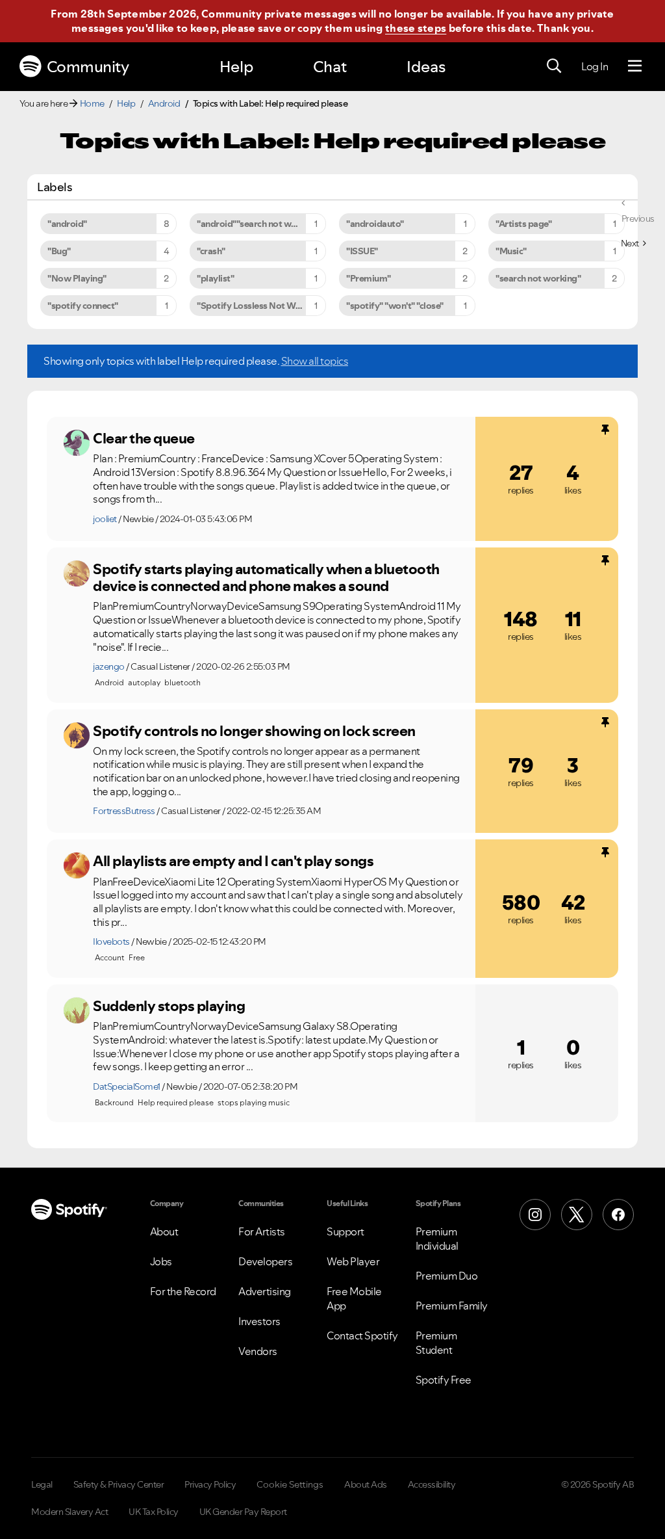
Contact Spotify (362, 1335)
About (164, 1231)
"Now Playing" (77, 278)
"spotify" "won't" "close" (395, 305)
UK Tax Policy (154, 1512)
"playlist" (215, 278)
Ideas (426, 66)
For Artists (261, 1231)
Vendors (257, 1351)
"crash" (211, 250)
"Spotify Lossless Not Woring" (259, 305)
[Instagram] (535, 1214)
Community (88, 66)
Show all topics (315, 361)
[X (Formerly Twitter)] (576, 1214)
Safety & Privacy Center (118, 1484)
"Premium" (368, 278)
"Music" (511, 250)
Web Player (353, 1261)
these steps (415, 28)
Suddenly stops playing (169, 1005)
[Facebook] (618, 1214)
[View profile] (77, 443)
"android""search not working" (259, 223)
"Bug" (59, 250)
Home (92, 103)
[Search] (554, 66)
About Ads (365, 1484)
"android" (67, 223)
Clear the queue (144, 438)
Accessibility (432, 1484)
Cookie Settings (290, 1484)
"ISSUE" (362, 250)
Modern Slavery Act (69, 1512)
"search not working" (538, 278)
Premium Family (452, 1305)
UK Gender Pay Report (243, 1512)
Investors (259, 1321)
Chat (330, 66)
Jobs (161, 1261)
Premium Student (436, 1342)
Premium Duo (447, 1276)
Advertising (264, 1291)
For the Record (183, 1291)
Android (164, 103)
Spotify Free (443, 1380)
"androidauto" (375, 223)
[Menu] (635, 66)
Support (345, 1231)
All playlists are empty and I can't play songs (233, 860)
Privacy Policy (210, 1484)
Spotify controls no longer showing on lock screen (254, 730)
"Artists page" (523, 223)
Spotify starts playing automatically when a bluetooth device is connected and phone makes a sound (266, 577)
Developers (265, 1261)
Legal (42, 1484)
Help (236, 66)
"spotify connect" (82, 305)
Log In (594, 66)
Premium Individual (437, 1238)
